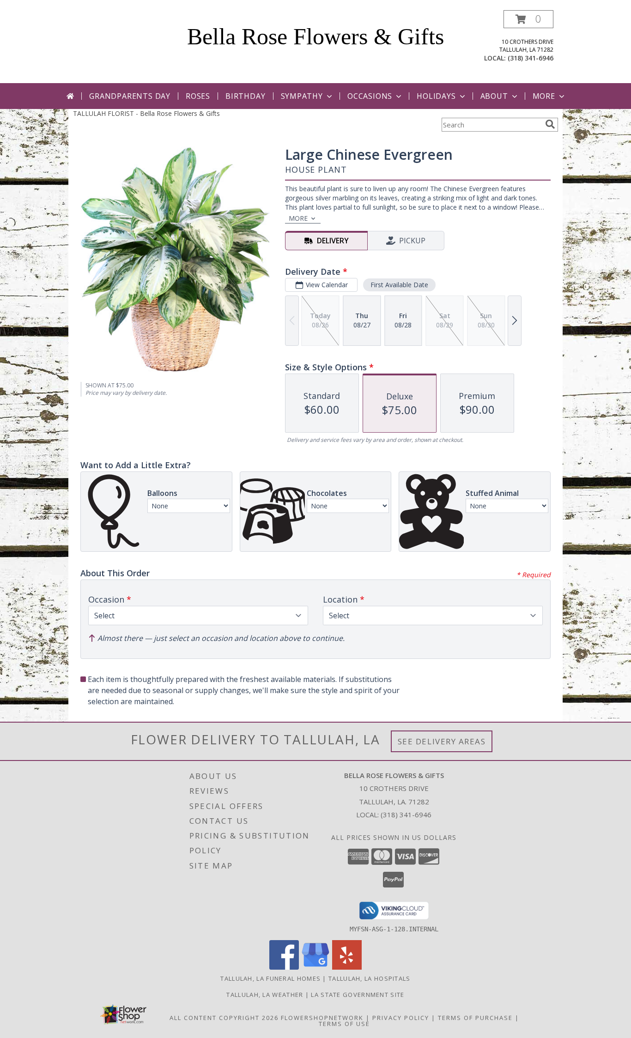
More (544, 96)
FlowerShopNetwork (322, 1018)
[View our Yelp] (347, 967)
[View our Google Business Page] (315, 967)
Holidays (436, 96)
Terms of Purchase (475, 1018)
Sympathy (302, 96)
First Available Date (399, 284)
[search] (550, 124)
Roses (198, 96)
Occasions (369, 96)
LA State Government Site (357, 994)
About (494, 96)
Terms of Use (344, 1024)
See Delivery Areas (442, 741)
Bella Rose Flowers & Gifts (315, 36)
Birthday (245, 96)
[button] (528, 19)
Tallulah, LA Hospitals (369, 978)
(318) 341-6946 (530, 58)
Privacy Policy (400, 1018)
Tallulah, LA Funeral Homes (270, 978)
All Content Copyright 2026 (224, 1018)
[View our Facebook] (284, 967)
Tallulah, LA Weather (264, 994)
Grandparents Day (129, 96)
